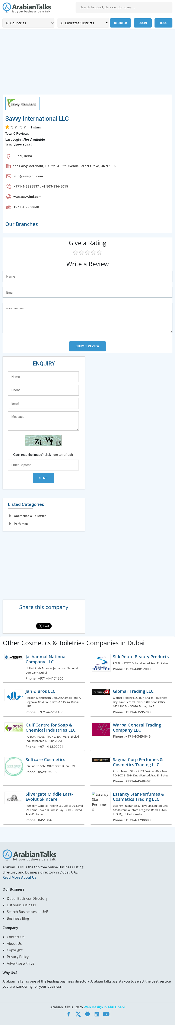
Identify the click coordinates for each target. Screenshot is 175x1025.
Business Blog (18, 918)
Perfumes (21, 524)
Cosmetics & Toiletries (30, 516)
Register (120, 23)
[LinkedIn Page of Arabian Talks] (97, 1014)
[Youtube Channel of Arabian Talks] (106, 1014)
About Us (14, 943)
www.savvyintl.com (27, 197)
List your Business (21, 905)
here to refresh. (62, 455)
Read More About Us (19, 877)
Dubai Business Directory (27, 898)
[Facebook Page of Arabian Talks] (68, 1014)
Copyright (15, 950)
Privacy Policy (18, 956)
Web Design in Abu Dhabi (104, 1007)
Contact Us (16, 937)
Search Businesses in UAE (27, 911)
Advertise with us (20, 963)
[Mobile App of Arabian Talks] (87, 1014)
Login (143, 23)
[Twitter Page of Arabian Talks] (78, 1014)
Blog (163, 23)
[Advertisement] (87, 64)
